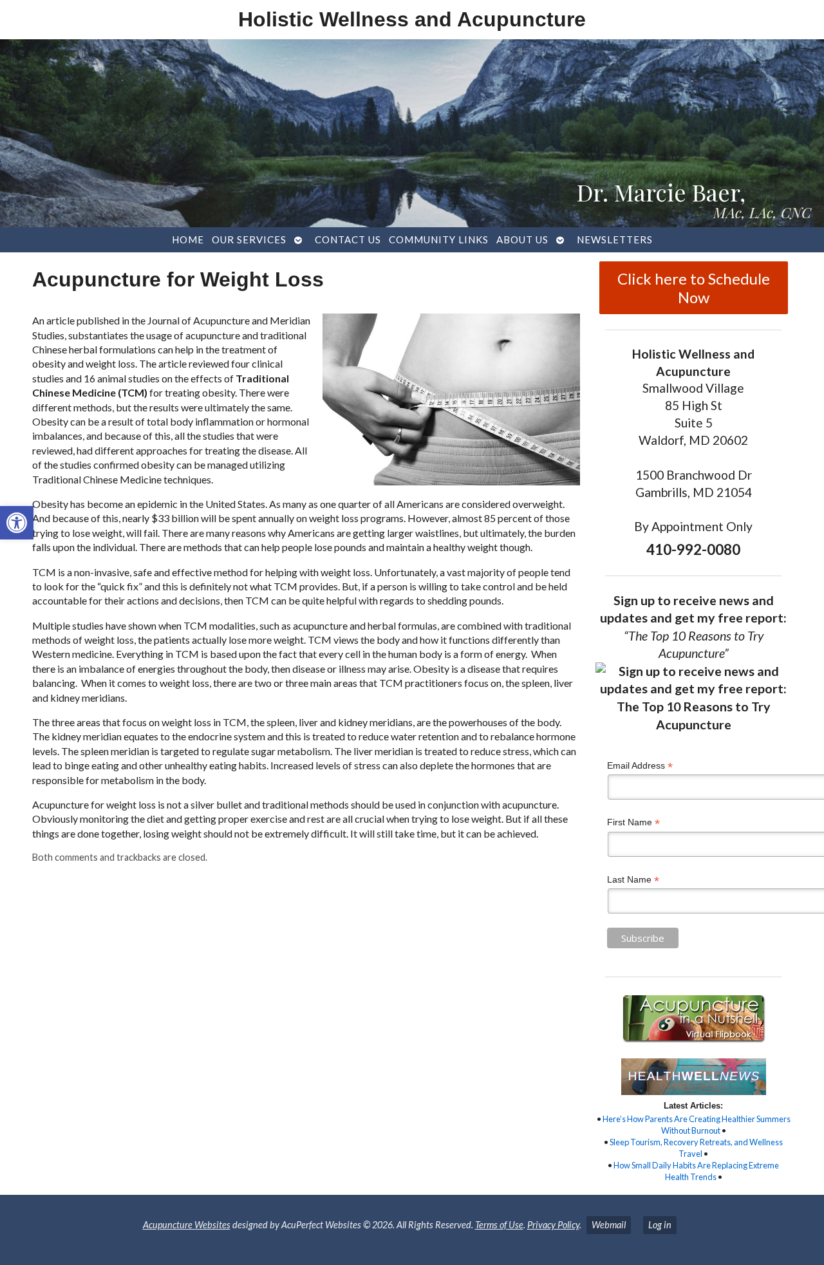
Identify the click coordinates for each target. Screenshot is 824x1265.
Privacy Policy (553, 1224)
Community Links (439, 239)
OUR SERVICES (249, 239)
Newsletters (615, 239)
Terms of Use (499, 1224)
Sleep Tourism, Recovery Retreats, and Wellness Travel (696, 1148)
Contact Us (348, 239)
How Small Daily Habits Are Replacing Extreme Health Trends (696, 1171)
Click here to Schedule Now (693, 287)
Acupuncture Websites (186, 1224)
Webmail (609, 1224)
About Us (522, 239)
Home (188, 239)
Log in (659, 1224)
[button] (16, 522)
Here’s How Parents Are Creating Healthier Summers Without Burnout (697, 1125)
